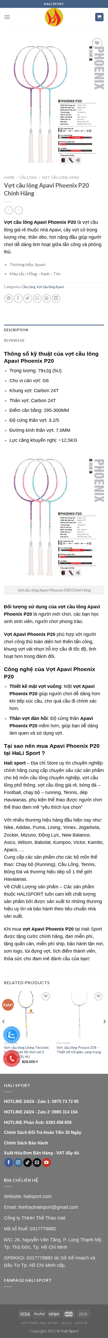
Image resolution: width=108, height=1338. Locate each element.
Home (9, 177)
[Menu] (7, 17)
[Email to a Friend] (37, 298)
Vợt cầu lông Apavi (60, 177)
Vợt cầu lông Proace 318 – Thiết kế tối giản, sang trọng (79, 1049)
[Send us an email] (37, 1162)
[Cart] (99, 17)
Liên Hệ (81, 1323)
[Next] (104, 1031)
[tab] (54, 330)
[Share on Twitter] (27, 298)
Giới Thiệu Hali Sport (40, 1323)
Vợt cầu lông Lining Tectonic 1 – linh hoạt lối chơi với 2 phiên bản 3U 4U (26, 1052)
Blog (66, 1323)
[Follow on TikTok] (27, 1162)
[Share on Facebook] (18, 298)
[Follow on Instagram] (18, 1162)
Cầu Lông (28, 177)
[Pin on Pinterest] (46, 298)
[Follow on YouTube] (46, 1162)
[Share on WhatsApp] (8, 298)
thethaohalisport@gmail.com (48, 1207)
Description (16, 330)
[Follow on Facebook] (8, 1162)
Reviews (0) (14, 340)
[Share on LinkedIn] (56, 298)
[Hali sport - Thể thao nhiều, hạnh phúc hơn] (54, 17)
